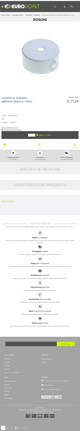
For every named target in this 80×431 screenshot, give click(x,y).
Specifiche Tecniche (11, 128)
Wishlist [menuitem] (44, 362)
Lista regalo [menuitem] (8, 398)
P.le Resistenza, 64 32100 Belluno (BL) (56, 381)
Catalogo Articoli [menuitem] (10, 381)
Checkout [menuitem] (7, 388)
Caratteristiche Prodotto (12, 130)
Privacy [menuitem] (6, 369)
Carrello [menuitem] (7, 385)
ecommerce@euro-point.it (53, 389)
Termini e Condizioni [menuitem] (11, 372)
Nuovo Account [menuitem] (47, 359)
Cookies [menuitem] (7, 366)
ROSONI (40, 20)
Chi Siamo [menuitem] (7, 359)
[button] (40, 56)
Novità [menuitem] (6, 395)
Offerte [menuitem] (6, 391)
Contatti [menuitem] (7, 362)
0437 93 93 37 (48, 385)
